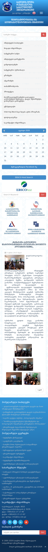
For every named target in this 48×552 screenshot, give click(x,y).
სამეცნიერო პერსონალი (14, 70)
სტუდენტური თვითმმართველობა (16, 460)
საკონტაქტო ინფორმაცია (15, 123)
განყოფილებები (11, 65)
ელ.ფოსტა (16, 13)
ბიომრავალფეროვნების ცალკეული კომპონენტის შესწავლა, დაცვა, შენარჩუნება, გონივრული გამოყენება (23, 99)
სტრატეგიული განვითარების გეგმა (17, 450)
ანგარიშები (9, 81)
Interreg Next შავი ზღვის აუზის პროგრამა (22, 112)
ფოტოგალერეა (10, 117)
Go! (42, 195)
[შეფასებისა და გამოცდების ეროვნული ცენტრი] (12, 227)
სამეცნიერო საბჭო (12, 54)
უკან (40, 390)
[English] (33, 13)
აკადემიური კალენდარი (13, 441)
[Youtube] (26, 522)
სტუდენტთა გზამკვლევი (13, 438)
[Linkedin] (20, 522)
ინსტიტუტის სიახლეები (13, 43)
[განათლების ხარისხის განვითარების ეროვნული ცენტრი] (36, 208)
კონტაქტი (26, 13)
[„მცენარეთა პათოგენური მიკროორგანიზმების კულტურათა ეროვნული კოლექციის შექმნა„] (24, 350)
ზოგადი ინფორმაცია (13, 48)
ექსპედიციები (9, 106)
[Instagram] (10, 522)
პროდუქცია (9, 92)
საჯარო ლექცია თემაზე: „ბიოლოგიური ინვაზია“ (23, 418)
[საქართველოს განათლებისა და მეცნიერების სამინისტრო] (12, 208)
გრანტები (8, 75)
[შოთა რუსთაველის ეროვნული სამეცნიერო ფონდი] (36, 227)
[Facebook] (4, 522)
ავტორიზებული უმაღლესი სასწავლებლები (21, 464)
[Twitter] (15, 522)
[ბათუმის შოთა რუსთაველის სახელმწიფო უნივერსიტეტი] (7, 7)
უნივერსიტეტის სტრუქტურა (14, 454)
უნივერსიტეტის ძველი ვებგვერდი (17, 498)
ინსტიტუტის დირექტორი (14, 59)
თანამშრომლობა (11, 86)
